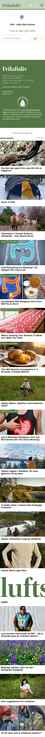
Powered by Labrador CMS (22, 133)
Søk (35, 38)
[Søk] (30, 5)
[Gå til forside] (13, 5)
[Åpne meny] (40, 5)
